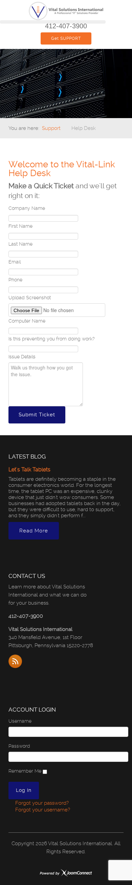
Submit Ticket (37, 415)
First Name (20, 226)
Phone (15, 279)
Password (19, 746)
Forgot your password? (41, 803)
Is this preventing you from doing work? (51, 338)
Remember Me (24, 771)
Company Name (26, 208)
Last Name (20, 244)
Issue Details (22, 356)
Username (19, 721)
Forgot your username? (42, 810)
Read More (33, 531)
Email (14, 262)
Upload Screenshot (29, 297)
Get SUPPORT (66, 38)
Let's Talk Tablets (29, 469)
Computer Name (26, 321)
